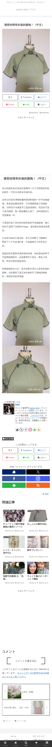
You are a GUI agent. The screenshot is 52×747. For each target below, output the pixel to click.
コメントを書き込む (26, 661)
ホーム (13, 736)
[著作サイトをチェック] (17, 430)
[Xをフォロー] (21, 430)
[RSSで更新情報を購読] (39, 430)
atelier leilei (35, 408)
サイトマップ (38, 736)
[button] (42, 105)
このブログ (34, 415)
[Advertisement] (26, 145)
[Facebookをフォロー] (26, 430)
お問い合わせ (38, 740)
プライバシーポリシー (13, 740)
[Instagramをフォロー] (30, 430)
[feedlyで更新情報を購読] (35, 430)
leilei (17, 404)
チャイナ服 (9, 439)
